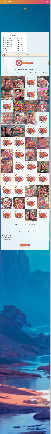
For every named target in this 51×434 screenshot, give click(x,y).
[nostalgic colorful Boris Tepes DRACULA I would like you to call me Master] (19, 94)
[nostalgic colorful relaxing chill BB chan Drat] (7, 167)
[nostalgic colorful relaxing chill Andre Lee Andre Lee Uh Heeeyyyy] (31, 143)
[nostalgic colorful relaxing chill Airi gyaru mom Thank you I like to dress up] (7, 118)
